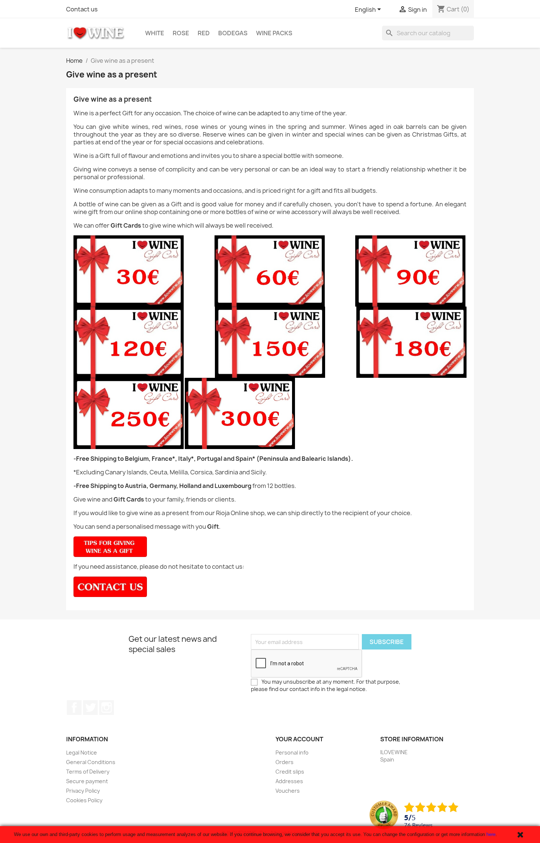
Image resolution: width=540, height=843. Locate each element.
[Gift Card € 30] (128, 271)
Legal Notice (81, 752)
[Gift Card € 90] (410, 271)
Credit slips (290, 771)
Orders (285, 762)
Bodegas (233, 33)
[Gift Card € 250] (128, 413)
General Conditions (90, 762)
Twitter (90, 707)
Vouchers (288, 790)
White (154, 33)
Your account (299, 739)
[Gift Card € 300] (240, 413)
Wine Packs (274, 33)
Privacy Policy (83, 790)
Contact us (82, 9)
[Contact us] (110, 586)
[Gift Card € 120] (128, 342)
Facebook (74, 707)
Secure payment (87, 781)
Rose (181, 33)
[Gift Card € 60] (270, 271)
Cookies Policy (84, 800)
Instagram (106, 707)
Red (204, 33)
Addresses (289, 781)
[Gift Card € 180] (411, 342)
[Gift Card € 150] (270, 342)
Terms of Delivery (87, 771)
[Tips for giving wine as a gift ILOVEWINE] (110, 546)
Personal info (292, 752)
